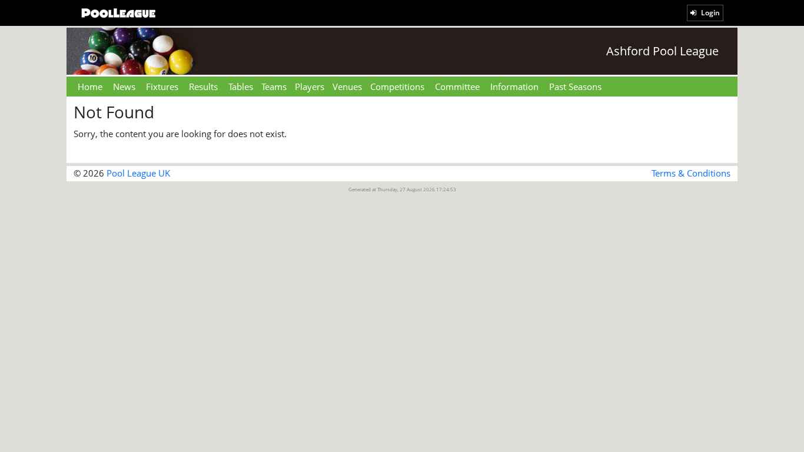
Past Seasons (575, 86)
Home (90, 86)
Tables (240, 86)
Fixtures (162, 86)
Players (309, 86)
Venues (347, 86)
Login (709, 13)
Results (203, 86)
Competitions (397, 86)
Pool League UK (138, 173)
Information (514, 86)
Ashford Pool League (662, 51)
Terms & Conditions (691, 173)
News (124, 86)
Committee (457, 86)
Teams (274, 86)
